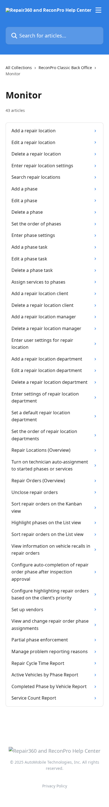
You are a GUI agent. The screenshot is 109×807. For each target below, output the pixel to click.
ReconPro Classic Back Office (65, 67)
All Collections (19, 67)
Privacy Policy (54, 786)
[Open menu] (98, 10)
